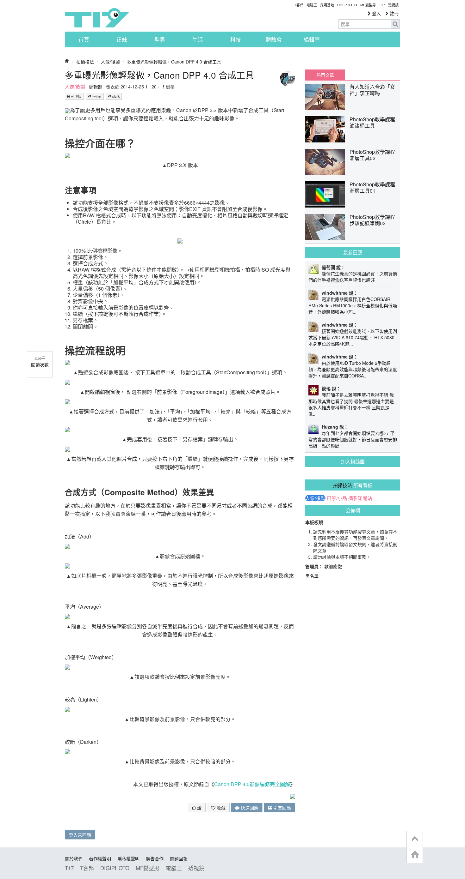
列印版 (76, 96)
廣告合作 (155, 858)
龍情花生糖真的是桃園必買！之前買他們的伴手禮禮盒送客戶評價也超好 (352, 276)
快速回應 (248, 807)
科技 (235, 39)
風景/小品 (337, 498)
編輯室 (312, 39)
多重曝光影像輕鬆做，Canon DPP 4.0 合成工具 (174, 61)
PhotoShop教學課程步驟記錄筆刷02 (372, 220)
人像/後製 (110, 61)
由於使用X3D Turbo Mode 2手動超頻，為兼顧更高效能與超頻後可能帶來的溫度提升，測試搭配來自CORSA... (352, 369)
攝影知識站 (360, 498)
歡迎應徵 (333, 566)
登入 (376, 13)
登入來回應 (80, 835)
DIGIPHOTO (347, 4)
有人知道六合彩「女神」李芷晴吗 (372, 90)
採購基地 (327, 4)
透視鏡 (393, 4)
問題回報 (179, 858)
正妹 (121, 39)
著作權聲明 (100, 858)
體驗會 (274, 39)
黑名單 (312, 576)
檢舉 (169, 86)
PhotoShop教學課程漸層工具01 (372, 187)
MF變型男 (368, 4)
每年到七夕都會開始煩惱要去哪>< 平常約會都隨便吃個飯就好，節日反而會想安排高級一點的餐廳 (352, 439)
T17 (97, 17)
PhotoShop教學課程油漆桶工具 (372, 122)
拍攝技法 (85, 61)
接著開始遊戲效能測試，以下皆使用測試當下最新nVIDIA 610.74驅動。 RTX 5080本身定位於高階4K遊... (352, 337)
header (415, 839)
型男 (159, 39)
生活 (197, 39)
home (415, 855)
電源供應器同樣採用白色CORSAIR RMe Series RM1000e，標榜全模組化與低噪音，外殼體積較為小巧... (352, 305)
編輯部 (95, 86)
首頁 (83, 39)
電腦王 (312, 4)
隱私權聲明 (128, 858)
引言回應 (281, 807)
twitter (96, 96)
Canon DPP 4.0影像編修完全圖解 (252, 784)
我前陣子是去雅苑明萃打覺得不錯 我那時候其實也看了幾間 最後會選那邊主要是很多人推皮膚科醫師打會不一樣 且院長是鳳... (351, 404)
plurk (115, 96)
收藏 (220, 807)
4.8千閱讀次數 (40, 361)
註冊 (393, 13)
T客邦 (298, 4)
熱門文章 (325, 75)
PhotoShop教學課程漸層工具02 (372, 155)
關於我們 (74, 858)
